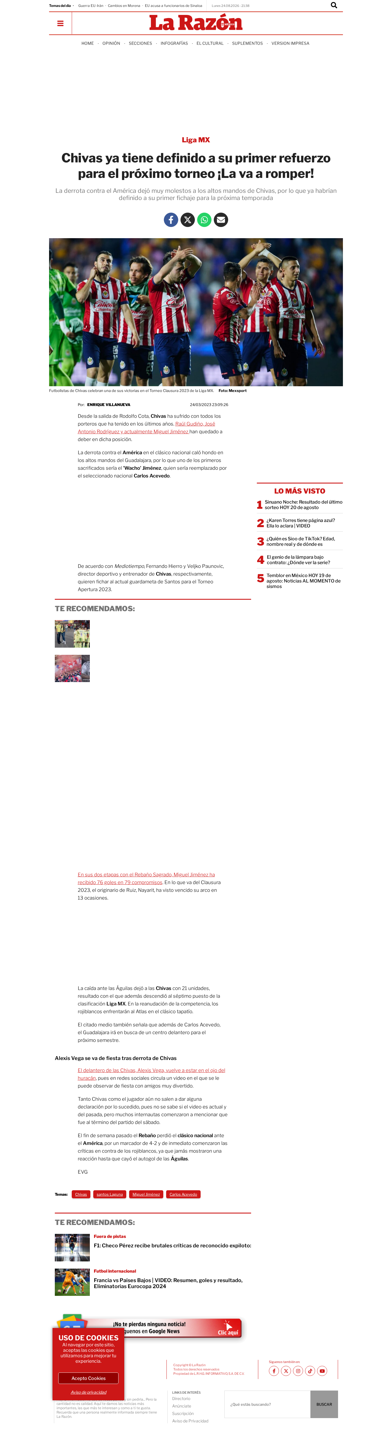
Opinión (111, 43)
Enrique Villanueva (108, 404)
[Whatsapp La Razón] (204, 220)
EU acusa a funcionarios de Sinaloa (173, 5)
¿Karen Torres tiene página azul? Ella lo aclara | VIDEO (301, 523)
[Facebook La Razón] (171, 220)
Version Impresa (290, 43)
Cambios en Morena (124, 5)
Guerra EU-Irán (90, 5)
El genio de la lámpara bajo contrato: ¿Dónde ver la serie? (298, 559)
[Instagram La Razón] (298, 1371)
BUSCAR (324, 1404)
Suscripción (183, 1413)
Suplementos (247, 43)
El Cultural (210, 43)
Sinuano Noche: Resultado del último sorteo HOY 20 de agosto (304, 504)
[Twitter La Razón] (188, 220)
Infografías (174, 43)
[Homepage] (196, 22)
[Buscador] (334, 5)
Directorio (181, 1398)
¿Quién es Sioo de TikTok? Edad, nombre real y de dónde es (301, 541)
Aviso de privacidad (88, 1392)
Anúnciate (181, 1405)
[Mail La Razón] (221, 220)
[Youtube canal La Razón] (322, 1371)
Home (87, 43)
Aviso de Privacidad (190, 1420)
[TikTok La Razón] (310, 1371)
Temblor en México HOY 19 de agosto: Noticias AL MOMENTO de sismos (304, 581)
